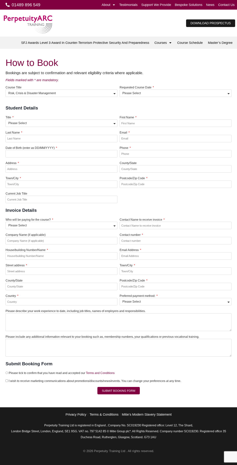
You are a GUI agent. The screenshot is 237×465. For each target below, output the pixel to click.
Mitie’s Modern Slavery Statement (147, 414)
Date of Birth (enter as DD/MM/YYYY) (30, 147)
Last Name (13, 132)
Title (9, 117)
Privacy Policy (76, 414)
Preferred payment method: (138, 295)
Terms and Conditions (100, 373)
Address (11, 163)
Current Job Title (16, 193)
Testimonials (128, 5)
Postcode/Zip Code (133, 178)
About (106, 5)
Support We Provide (156, 5)
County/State (128, 163)
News (210, 5)
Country (11, 295)
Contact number (130, 234)
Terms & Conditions (104, 414)
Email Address (129, 250)
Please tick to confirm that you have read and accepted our (62, 373)
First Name (127, 117)
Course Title (13, 87)
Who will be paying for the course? (28, 219)
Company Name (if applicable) (26, 234)
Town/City (12, 178)
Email (124, 132)
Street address (15, 265)
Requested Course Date (136, 87)
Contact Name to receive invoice (141, 219)
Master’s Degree (220, 43)
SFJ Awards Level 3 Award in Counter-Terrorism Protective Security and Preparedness (85, 43)
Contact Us (226, 5)
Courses (160, 43)
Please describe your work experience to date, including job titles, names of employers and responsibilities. (76, 311)
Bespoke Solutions (188, 5)
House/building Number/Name (26, 250)
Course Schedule (190, 43)
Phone (124, 147)
